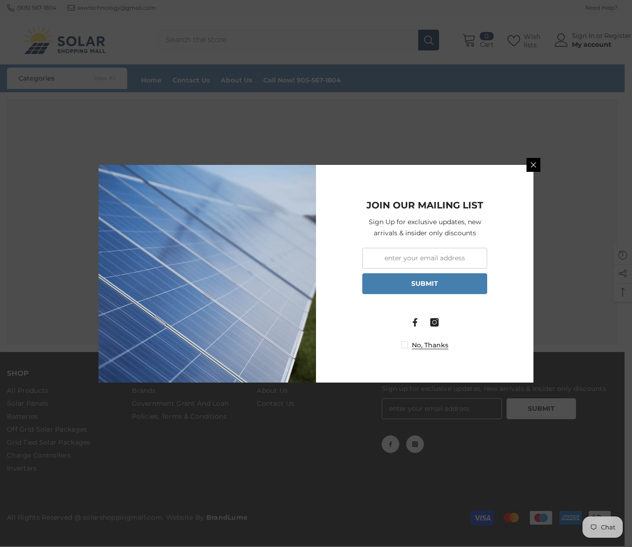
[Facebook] (415, 322)
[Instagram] (434, 322)
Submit (424, 283)
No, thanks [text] (430, 345)
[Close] (533, 165)
